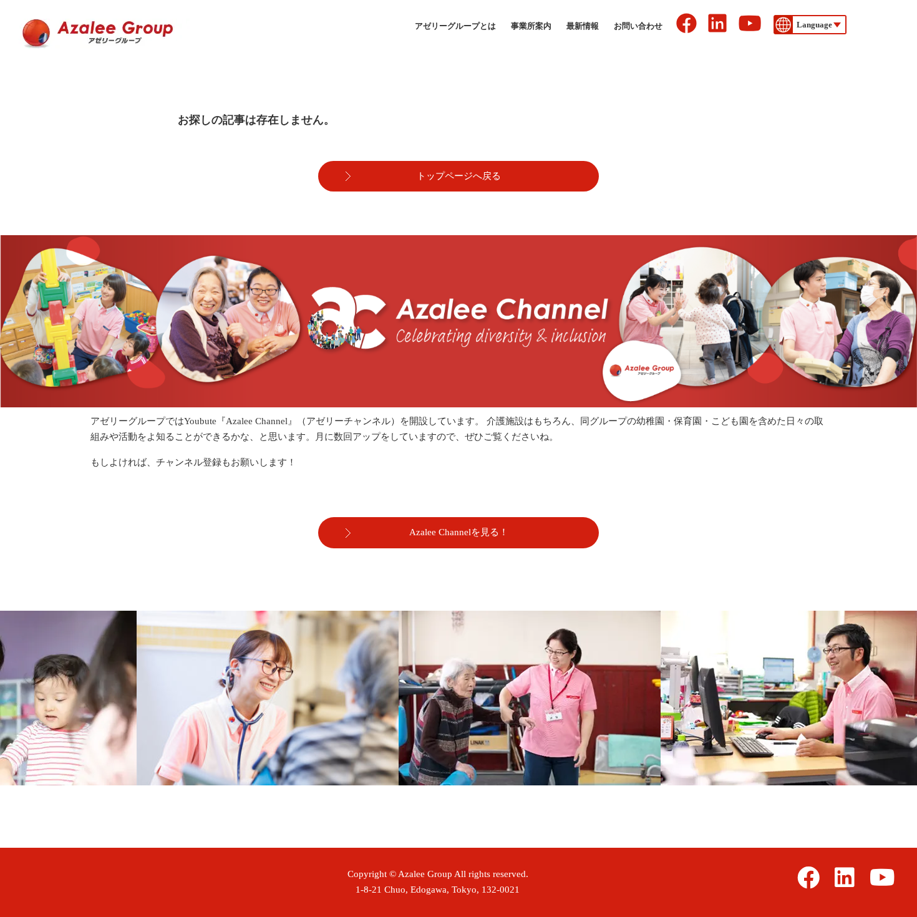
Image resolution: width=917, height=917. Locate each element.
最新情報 (582, 26)
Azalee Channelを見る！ (458, 532)
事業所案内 (531, 26)
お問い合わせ (638, 26)
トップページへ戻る (459, 176)
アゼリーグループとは (455, 26)
